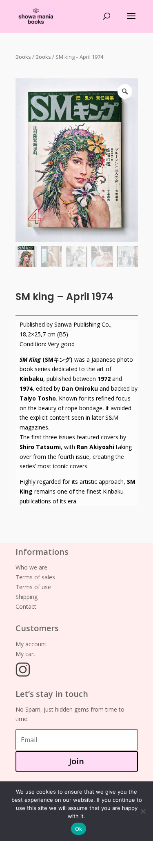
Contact (26, 606)
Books (23, 56)
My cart (25, 654)
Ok (78, 828)
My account (31, 644)
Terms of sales (35, 577)
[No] (143, 811)
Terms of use (33, 587)
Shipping (27, 597)
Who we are (31, 567)
